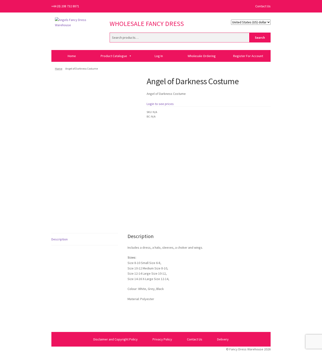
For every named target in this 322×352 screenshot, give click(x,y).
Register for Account (248, 56)
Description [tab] (59, 239)
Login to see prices (160, 104)
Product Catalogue (114, 56)
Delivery (223, 339)
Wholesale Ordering (202, 56)
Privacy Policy (162, 339)
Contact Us (263, 6)
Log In (159, 56)
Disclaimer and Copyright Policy (115, 339)
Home (72, 56)
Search (260, 37)
